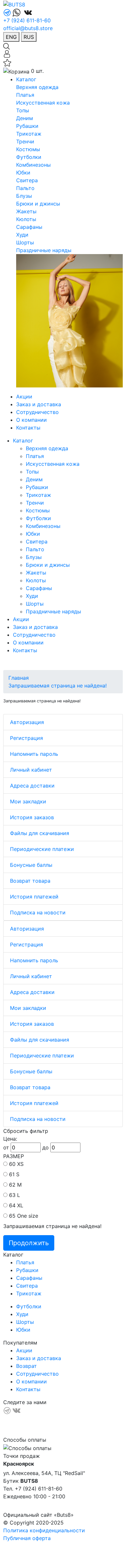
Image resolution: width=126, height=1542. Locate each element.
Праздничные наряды (43, 250)
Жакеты (26, 211)
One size (27, 1215)
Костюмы (28, 149)
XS (20, 1164)
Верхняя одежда (37, 87)
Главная (18, 678)
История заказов (32, 817)
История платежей (34, 896)
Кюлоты (26, 219)
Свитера (27, 180)
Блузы (24, 196)
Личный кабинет (31, 769)
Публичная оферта (27, 1538)
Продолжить (29, 1243)
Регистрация (26, 738)
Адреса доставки (32, 785)
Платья (25, 95)
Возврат (26, 1366)
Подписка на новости (38, 912)
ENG (11, 37)
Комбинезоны (33, 165)
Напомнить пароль (34, 754)
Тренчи (25, 141)
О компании (31, 420)
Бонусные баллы (31, 865)
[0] (7, 62)
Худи (22, 234)
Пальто (25, 188)
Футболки (28, 157)
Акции (24, 396)
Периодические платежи (42, 849)
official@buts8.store (28, 28)
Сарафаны (29, 227)
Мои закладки (28, 801)
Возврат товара (30, 880)
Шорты (25, 242)
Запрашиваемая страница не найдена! (57, 685)
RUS (29, 37)
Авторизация (27, 722)
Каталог (26, 79)
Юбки (23, 172)
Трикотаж (28, 133)
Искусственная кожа (43, 102)
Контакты (28, 427)
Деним (24, 118)
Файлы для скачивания (39, 833)
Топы (22, 110)
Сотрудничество (37, 412)
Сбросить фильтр (25, 1131)
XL (20, 1205)
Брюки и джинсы (38, 203)
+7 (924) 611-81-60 (27, 20)
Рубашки (27, 126)
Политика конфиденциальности (44, 1530)
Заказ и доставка (38, 404)
